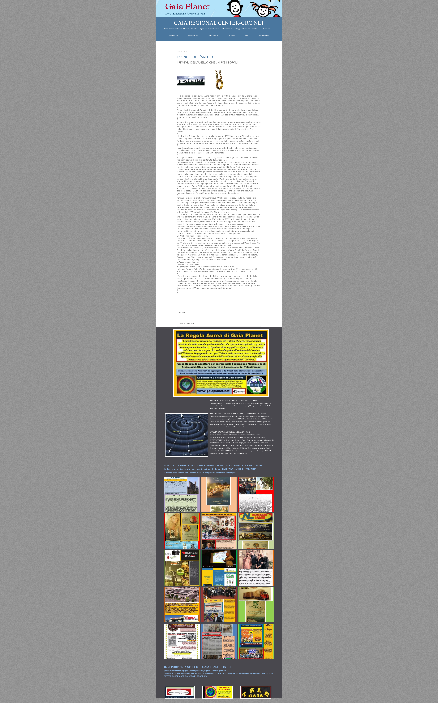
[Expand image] (191, 80)
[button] (182, 494)
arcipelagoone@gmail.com (257, 673)
